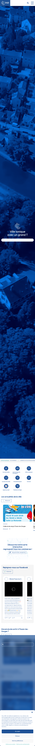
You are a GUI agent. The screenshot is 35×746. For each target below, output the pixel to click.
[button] (32, 712)
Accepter (17, 731)
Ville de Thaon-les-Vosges (16, 579)
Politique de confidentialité (22, 744)
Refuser (17, 736)
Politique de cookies (10, 744)
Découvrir (5, 529)
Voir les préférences (17, 740)
